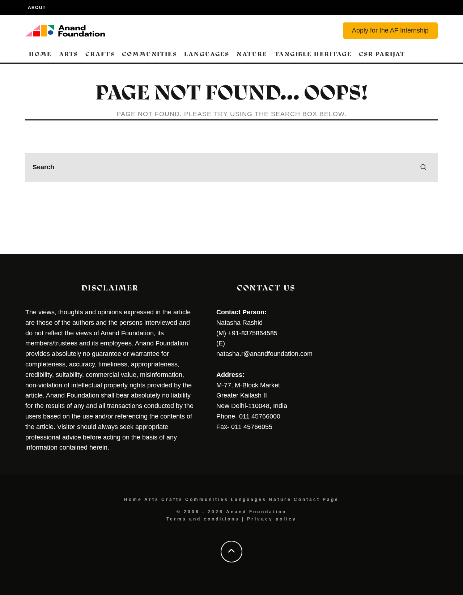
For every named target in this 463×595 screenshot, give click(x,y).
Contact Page (316, 499)
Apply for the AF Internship (390, 30)
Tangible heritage (313, 54)
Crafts (100, 54)
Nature (252, 54)
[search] (423, 167)
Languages (206, 54)
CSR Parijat (382, 54)
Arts (68, 54)
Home (40, 54)
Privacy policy (272, 519)
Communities (149, 54)
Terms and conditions (202, 519)
